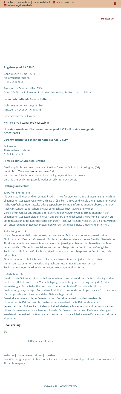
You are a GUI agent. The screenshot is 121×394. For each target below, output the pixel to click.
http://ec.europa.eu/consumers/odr (33, 171)
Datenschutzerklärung (80, 18)
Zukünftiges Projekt (47, 12)
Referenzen (107, 12)
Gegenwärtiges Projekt (80, 12)
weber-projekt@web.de (35, 122)
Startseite (23, 12)
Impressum (107, 18)
